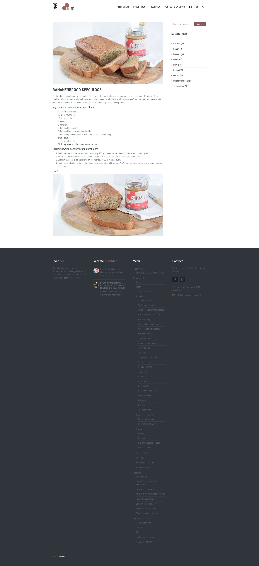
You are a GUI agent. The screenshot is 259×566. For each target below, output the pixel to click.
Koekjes (139, 282)
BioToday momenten (145, 462)
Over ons (139, 527)
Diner (177, 59)
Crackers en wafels (144, 415)
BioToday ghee (64, 144)
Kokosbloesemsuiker (147, 390)
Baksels (179, 43)
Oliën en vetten (142, 453)
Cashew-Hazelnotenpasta (149, 314)
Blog (137, 532)
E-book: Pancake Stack (145, 499)
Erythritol (142, 400)
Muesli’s (139, 457)
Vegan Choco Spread (147, 357)
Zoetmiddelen (142, 372)
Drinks (177, 64)
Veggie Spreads (145, 367)
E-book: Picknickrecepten (147, 508)
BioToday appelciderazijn (149, 442)
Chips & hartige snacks (146, 291)
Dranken (139, 429)
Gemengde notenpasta (148, 324)
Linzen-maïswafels (146, 419)
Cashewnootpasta (146, 319)
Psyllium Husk (144, 405)
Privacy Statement (144, 541)
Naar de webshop (143, 467)
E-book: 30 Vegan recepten (147, 513)
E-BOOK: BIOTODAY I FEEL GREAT (150, 272)
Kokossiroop (143, 386)
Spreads (139, 296)
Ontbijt (178, 75)
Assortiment (140, 7)
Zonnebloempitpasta (147, 343)
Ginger (141, 433)
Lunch (178, 70)
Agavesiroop (143, 381)
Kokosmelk (143, 438)
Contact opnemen (143, 522)
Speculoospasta (145, 338)
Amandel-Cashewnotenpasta (151, 309)
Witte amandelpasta (147, 305)
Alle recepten (141, 476)
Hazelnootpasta (145, 333)
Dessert (178, 54)
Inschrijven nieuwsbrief (146, 537)
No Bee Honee (144, 395)
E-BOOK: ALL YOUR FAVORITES (149, 489)
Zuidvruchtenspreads (147, 362)
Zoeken (200, 24)
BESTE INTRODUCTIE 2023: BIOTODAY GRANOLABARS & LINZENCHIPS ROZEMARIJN (113, 285)
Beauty (177, 49)
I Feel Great (123, 7)
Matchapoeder (144, 447)
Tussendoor (181, 86)
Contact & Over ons (174, 7)
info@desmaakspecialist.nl (189, 295)
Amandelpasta (144, 300)
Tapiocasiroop (144, 409)
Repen (138, 286)
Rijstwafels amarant (147, 424)
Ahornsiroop (143, 376)
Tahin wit (142, 352)
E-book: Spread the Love (146, 503)
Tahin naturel (144, 348)
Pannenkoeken (182, 80)
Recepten (155, 7)
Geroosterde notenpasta (149, 328)
